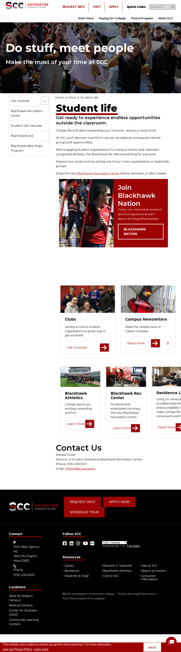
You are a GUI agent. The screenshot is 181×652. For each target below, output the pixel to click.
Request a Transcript (117, 565)
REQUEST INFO (74, 7)
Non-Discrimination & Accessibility (84, 598)
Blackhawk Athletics (117, 570)
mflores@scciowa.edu (80, 468)
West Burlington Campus (21, 598)
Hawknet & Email (77, 576)
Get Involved (20, 101)
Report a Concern (153, 570)
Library (69, 565)
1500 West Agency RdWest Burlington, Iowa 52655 (26, 553)
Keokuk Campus (21, 605)
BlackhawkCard (22, 136)
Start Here (86, 18)
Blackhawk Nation (135, 231)
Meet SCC (166, 18)
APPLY (114, 7)
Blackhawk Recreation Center (27, 113)
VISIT (97, 7)
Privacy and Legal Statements (136, 593)
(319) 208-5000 (24, 575)
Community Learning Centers (24, 622)
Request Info (82, 502)
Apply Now (119, 502)
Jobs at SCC (149, 565)
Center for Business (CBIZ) (23, 612)
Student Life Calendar (26, 125)
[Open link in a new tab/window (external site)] (65, 543)
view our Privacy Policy (17, 649)
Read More (136, 343)
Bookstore (72, 570)
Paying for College (112, 18)
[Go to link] (27, 6)
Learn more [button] (41, 649)
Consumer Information (149, 577)
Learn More (76, 424)
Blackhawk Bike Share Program (26, 148)
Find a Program (142, 18)
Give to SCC (111, 576)
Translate (133, 546)
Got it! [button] (152, 647)
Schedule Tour (84, 512)
